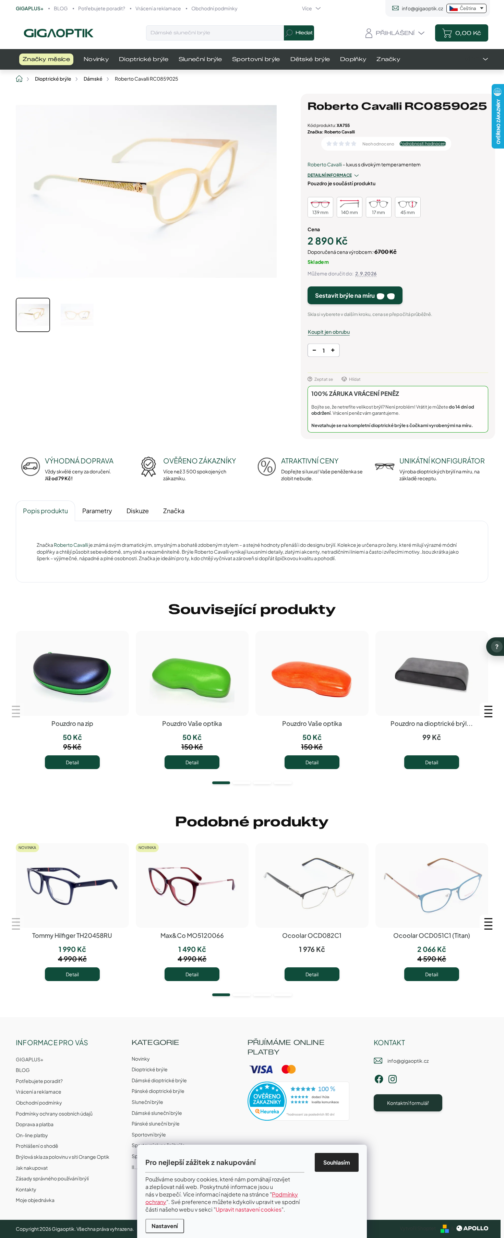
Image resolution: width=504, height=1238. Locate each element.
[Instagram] (392, 1078)
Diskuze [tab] (138, 511)
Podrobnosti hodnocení (422, 143)
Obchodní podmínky (214, 8)
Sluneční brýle (147, 1102)
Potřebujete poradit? (101, 8)
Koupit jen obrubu (329, 332)
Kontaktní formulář (408, 1103)
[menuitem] (46, 59)
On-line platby (32, 1135)
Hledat (304, 33)
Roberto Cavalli (325, 164)
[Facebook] (379, 1078)
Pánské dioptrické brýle (158, 1091)
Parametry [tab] (97, 511)
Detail (72, 762)
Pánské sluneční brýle (156, 1123)
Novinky (141, 1059)
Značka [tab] (173, 511)
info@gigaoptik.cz (408, 1061)
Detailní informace (330, 175)
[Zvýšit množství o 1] (332, 351)
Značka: (331, 131)
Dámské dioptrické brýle (159, 1080)
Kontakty (26, 1189)
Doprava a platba (34, 1124)
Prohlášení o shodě (37, 1146)
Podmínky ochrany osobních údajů (54, 1113)
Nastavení (165, 1225)
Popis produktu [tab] (45, 511)
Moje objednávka (35, 1200)
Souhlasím (336, 1162)
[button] (221, 783)
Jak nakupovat (32, 1168)
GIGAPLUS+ (30, 8)
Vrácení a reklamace (158, 8)
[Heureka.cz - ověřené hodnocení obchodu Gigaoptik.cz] (299, 1101)
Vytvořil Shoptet (418, 1228)
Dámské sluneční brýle (157, 1113)
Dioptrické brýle (150, 1069)
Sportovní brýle (149, 1134)
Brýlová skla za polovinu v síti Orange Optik (62, 1157)
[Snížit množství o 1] (314, 351)
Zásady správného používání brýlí (52, 1178)
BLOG (61, 8)
